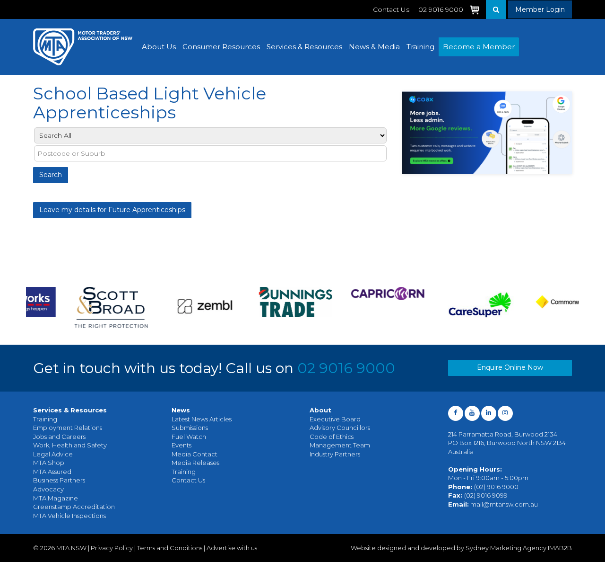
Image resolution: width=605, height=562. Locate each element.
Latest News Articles (202, 419)
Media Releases (195, 462)
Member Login (540, 9)
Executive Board (335, 419)
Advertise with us (232, 548)
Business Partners (59, 480)
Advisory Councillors (340, 427)
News (181, 410)
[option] (74, 307)
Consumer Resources (221, 46)
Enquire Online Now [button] (510, 367)
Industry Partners (335, 454)
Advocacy (48, 489)
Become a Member (479, 46)
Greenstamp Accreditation (74, 506)
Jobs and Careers (59, 436)
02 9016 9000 (346, 368)
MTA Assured (52, 471)
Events (181, 445)
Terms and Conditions (169, 548)
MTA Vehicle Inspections (69, 515)
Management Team (340, 445)
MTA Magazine (55, 498)
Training (420, 46)
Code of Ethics (332, 436)
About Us (159, 46)
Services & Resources (304, 46)
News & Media (374, 46)
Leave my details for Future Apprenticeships (112, 209)
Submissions (190, 427)
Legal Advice (53, 454)
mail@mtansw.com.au (504, 504)
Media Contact (194, 454)
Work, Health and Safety (70, 445)
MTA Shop (48, 462)
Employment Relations (67, 427)
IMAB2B (560, 548)
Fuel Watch (189, 436)
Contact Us (391, 9)
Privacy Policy (112, 548)
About (320, 410)
